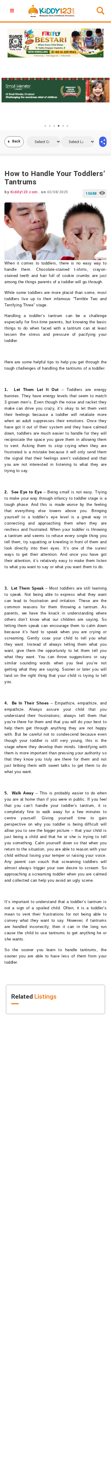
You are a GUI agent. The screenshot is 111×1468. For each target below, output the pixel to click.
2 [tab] (50, 126)
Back (16, 141)
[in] (103, 142)
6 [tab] (67, 126)
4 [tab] (59, 126)
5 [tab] (63, 126)
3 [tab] (54, 126)
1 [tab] (45, 126)
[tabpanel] (55, 90)
